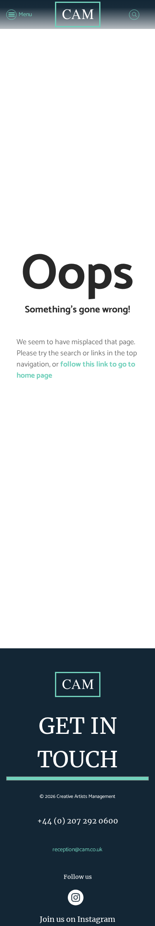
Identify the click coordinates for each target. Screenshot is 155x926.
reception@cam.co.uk (77, 849)
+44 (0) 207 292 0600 (77, 821)
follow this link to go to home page (76, 370)
